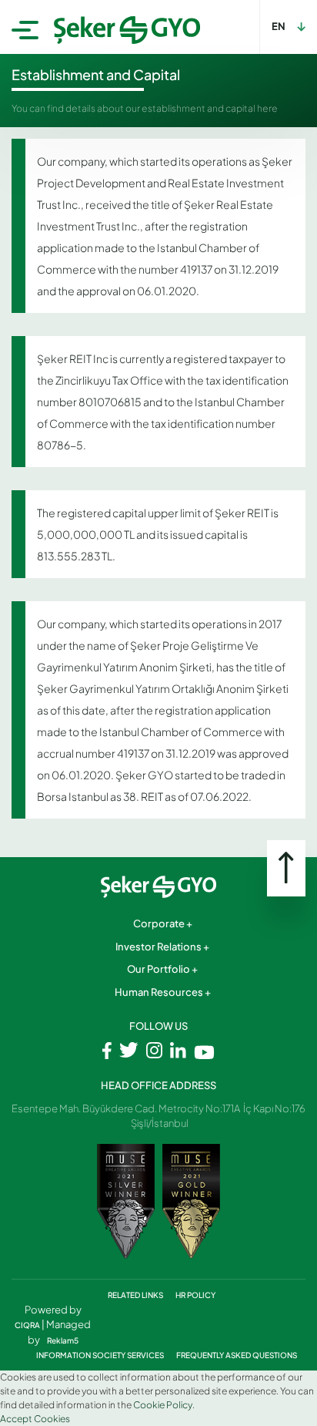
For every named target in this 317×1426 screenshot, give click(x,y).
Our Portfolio (158, 969)
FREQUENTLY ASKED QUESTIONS (236, 1355)
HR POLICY (195, 1295)
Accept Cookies (35, 1418)
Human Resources (159, 992)
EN (278, 26)
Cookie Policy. (164, 1405)
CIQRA (28, 1325)
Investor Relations (158, 946)
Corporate (159, 923)
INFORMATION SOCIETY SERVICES (100, 1355)
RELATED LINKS (136, 1295)
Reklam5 (62, 1340)
